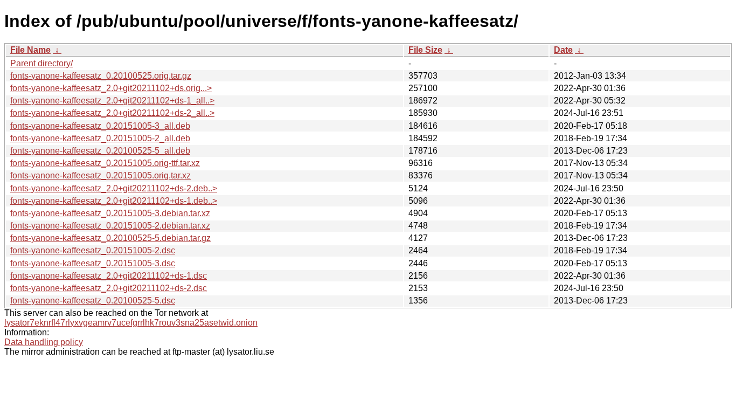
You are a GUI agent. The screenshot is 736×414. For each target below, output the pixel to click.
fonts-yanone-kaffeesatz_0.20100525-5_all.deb (100, 150)
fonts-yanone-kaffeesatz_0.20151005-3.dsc (92, 263)
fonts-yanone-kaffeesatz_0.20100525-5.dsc (92, 300)
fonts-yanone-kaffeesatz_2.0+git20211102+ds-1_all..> (112, 100)
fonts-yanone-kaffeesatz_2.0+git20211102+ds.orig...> (111, 88)
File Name (30, 49)
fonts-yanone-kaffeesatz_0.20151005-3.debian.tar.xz (110, 213)
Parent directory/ (41, 63)
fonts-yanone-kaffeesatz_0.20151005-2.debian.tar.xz (110, 225)
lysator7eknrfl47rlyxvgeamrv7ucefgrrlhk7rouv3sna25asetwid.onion (131, 322)
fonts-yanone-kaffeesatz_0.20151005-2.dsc (92, 250)
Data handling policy (43, 342)
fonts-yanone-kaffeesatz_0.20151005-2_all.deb (100, 138)
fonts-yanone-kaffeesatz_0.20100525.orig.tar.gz (100, 75)
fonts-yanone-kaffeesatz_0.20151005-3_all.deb (100, 125)
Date (563, 49)
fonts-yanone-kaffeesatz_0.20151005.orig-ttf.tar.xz (105, 163)
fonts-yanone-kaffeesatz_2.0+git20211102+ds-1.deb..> (113, 200)
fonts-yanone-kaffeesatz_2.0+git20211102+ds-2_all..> (112, 113)
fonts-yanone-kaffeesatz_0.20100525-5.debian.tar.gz (110, 238)
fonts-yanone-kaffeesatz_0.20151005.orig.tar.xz (100, 175)
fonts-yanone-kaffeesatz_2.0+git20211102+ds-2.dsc (108, 288)
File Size (425, 49)
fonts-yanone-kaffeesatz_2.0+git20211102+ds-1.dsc (108, 275)
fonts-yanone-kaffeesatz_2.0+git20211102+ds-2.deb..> (113, 188)
